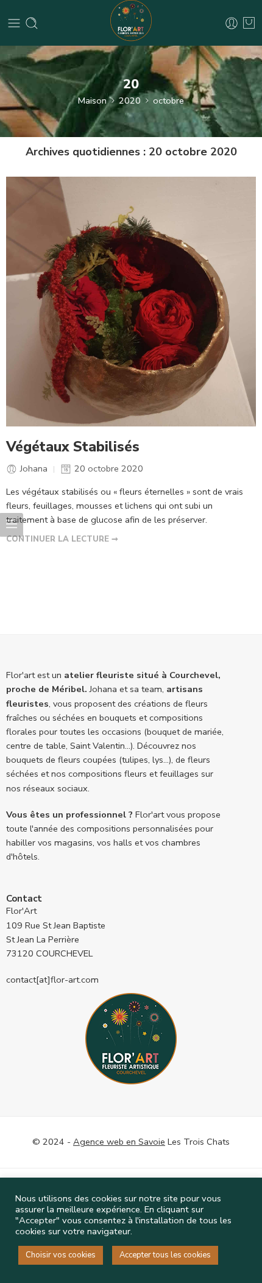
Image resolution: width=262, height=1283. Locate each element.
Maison (92, 100)
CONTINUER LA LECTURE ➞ (62, 539)
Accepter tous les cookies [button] (165, 1254)
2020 (130, 100)
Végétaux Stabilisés (73, 447)
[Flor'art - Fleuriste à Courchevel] (130, 23)
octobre (168, 100)
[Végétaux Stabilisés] (131, 301)
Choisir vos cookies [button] (61, 1254)
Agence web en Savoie (119, 1142)
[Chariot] (249, 23)
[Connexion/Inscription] (231, 23)
